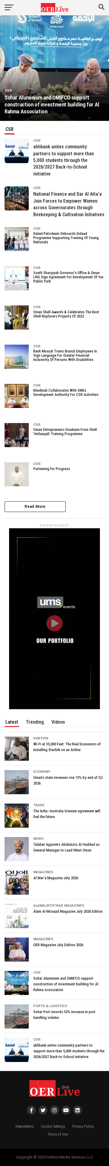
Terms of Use (58, 1134)
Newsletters (24, 1126)
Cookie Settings (53, 1126)
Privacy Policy (83, 1126)
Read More (35, 506)
